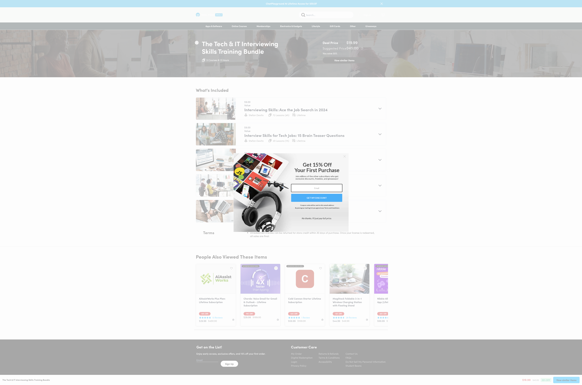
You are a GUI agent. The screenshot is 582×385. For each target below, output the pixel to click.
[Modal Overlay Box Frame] (291, 192)
